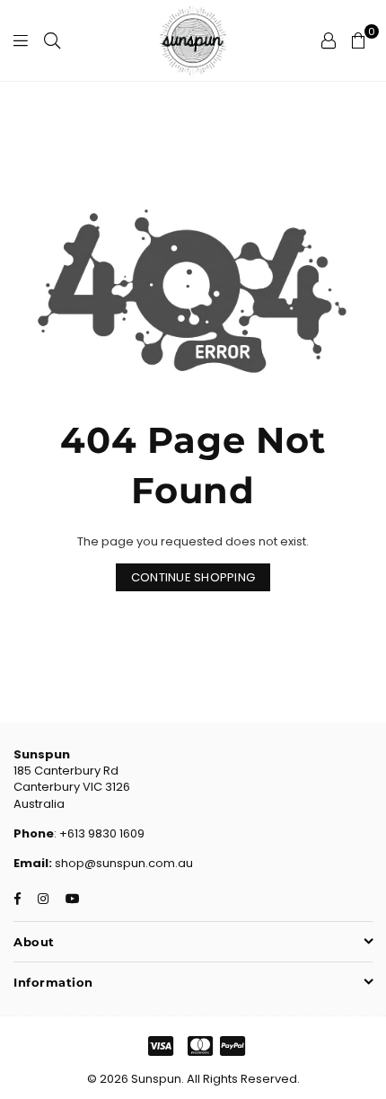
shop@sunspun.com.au (122, 863)
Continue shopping (193, 577)
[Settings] (328, 40)
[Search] (52, 40)
